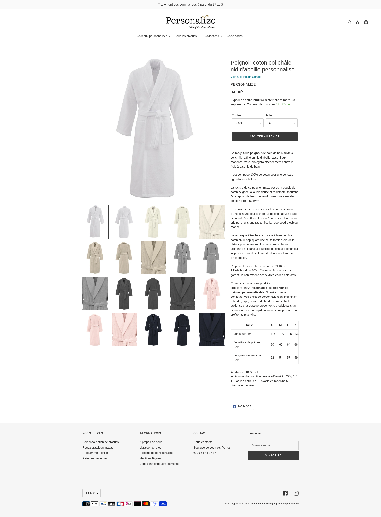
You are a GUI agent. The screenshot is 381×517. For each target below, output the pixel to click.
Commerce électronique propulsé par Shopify (274, 503)
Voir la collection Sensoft (246, 76)
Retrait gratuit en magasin (98, 447)
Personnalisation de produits (100, 442)
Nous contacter (203, 442)
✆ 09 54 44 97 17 (204, 452)
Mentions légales (150, 458)
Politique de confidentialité (156, 452)
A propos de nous (151, 442)
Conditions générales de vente (159, 463)
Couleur (237, 115)
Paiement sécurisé (94, 458)
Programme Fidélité (95, 452)
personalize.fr (241, 503)
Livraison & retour (151, 447)
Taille (269, 115)
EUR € (90, 493)
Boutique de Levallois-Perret (211, 447)
